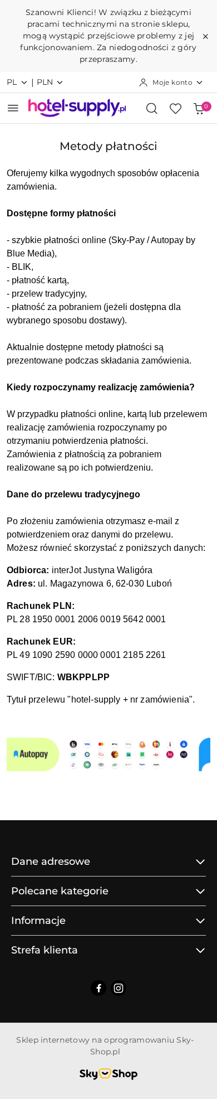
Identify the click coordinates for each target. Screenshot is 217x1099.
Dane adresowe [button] (50, 861)
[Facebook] (98, 988)
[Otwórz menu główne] (13, 107)
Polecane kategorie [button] (59, 891)
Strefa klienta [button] (44, 950)
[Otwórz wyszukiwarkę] (152, 108)
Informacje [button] (38, 920)
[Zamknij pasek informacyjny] (205, 36)
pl (12, 82)
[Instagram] (118, 988)
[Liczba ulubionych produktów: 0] (175, 108)
